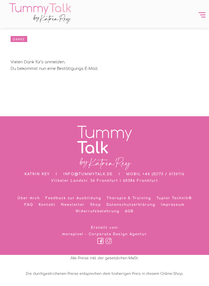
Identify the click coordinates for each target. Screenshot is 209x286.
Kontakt (47, 205)
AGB (129, 211)
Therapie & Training (129, 198)
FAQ (28, 205)
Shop (95, 205)
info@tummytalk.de (88, 174)
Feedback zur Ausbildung (73, 198)
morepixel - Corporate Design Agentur (104, 234)
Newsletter (73, 205)
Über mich (28, 198)
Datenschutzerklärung (130, 205)
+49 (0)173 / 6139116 (164, 174)
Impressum (173, 205)
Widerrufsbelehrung (97, 211)
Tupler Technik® (174, 198)
